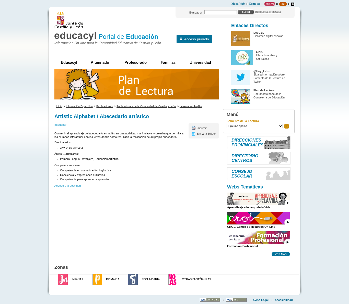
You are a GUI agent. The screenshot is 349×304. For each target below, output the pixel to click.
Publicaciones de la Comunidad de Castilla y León (146, 106)
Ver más (281, 254)
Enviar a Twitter (206, 133)
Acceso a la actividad (67, 185)
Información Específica (79, 106)
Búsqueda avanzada (268, 11)
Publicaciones (104, 106)
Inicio (59, 106)
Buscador (195, 12)
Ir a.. (286, 126)
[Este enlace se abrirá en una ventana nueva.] (293, 4)
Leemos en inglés (191, 106)
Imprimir (202, 128)
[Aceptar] (246, 12)
